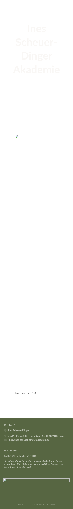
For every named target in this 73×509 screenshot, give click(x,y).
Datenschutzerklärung (20, 456)
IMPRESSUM (10, 450)
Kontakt (9, 425)
